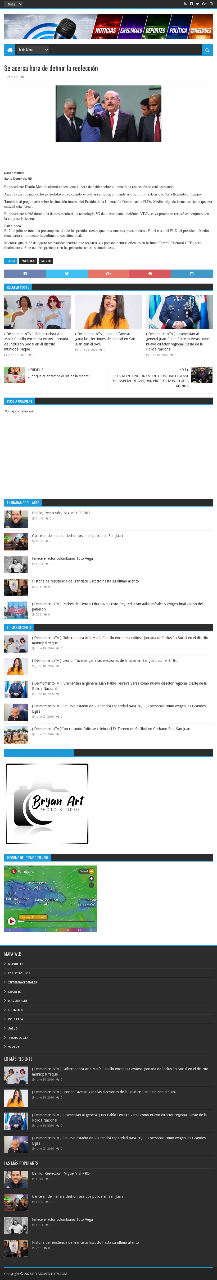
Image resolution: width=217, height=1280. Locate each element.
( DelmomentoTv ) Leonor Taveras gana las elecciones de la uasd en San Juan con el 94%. (105, 339)
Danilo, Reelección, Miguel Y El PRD (61, 513)
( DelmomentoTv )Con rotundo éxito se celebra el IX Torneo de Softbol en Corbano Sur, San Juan (111, 729)
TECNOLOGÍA (18, 1038)
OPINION (15, 1010)
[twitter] (197, 4)
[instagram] (211, 4)
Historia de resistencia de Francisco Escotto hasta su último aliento (85, 581)
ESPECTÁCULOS (19, 973)
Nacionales (18, 1001)
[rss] (185, 4)
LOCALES (14, 992)
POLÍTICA (28, 260)
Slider (46, 260)
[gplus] (204, 4)
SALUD (13, 1028)
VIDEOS (14, 1047)
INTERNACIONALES (22, 982)
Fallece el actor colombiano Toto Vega (62, 558)
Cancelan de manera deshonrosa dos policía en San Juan (77, 536)
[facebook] (191, 4)
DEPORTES (16, 964)
